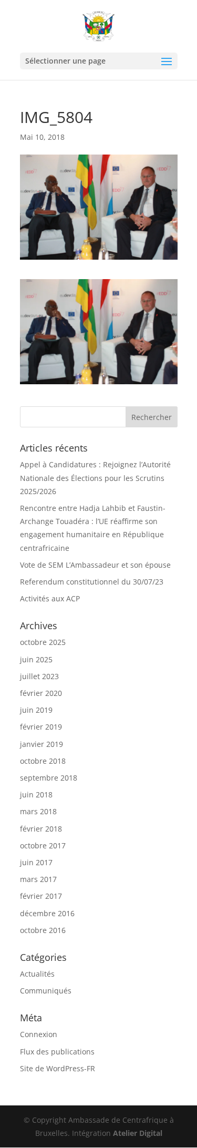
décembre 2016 (47, 913)
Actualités (37, 974)
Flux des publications (57, 1052)
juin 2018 (36, 795)
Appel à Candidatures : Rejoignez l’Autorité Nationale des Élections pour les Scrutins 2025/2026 (95, 477)
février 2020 (41, 693)
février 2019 (41, 727)
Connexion (38, 1034)
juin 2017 (36, 862)
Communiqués (45, 991)
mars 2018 (38, 811)
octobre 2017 (43, 845)
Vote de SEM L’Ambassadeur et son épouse (95, 565)
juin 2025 (36, 659)
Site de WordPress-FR (57, 1068)
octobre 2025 (43, 642)
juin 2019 (36, 710)
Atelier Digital (137, 1133)
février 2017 (41, 896)
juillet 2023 (39, 676)
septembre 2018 (48, 778)
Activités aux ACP (50, 598)
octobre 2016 (43, 930)
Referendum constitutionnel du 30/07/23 (91, 582)
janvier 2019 (41, 744)
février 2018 (41, 829)
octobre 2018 (43, 761)
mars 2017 (38, 879)
